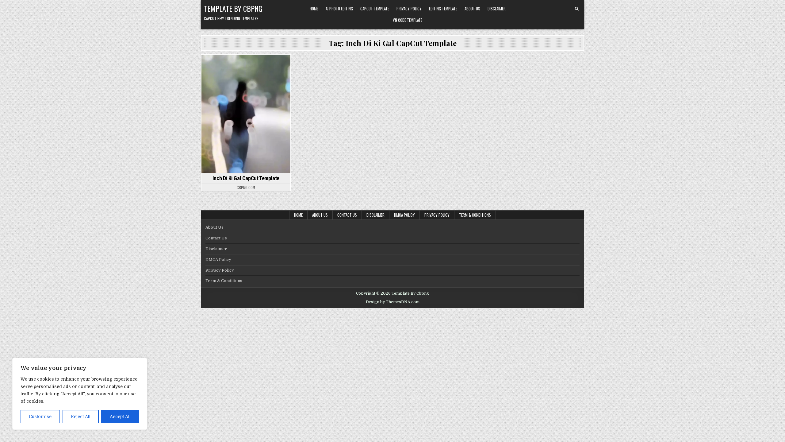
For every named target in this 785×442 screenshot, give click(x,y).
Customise (40, 416)
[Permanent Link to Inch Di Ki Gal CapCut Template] (245, 114)
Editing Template (443, 9)
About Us (472, 9)
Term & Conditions (475, 215)
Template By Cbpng (233, 8)
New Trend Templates (245, 65)
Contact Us (347, 215)
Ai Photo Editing (339, 9)
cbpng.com (246, 187)
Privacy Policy (409, 9)
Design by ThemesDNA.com (392, 302)
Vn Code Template (407, 20)
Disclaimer (497, 9)
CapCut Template (374, 9)
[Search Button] (577, 9)
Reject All (80, 416)
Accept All (120, 416)
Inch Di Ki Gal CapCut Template (246, 178)
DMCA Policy (404, 215)
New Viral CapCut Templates (246, 71)
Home (314, 9)
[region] (79, 394)
